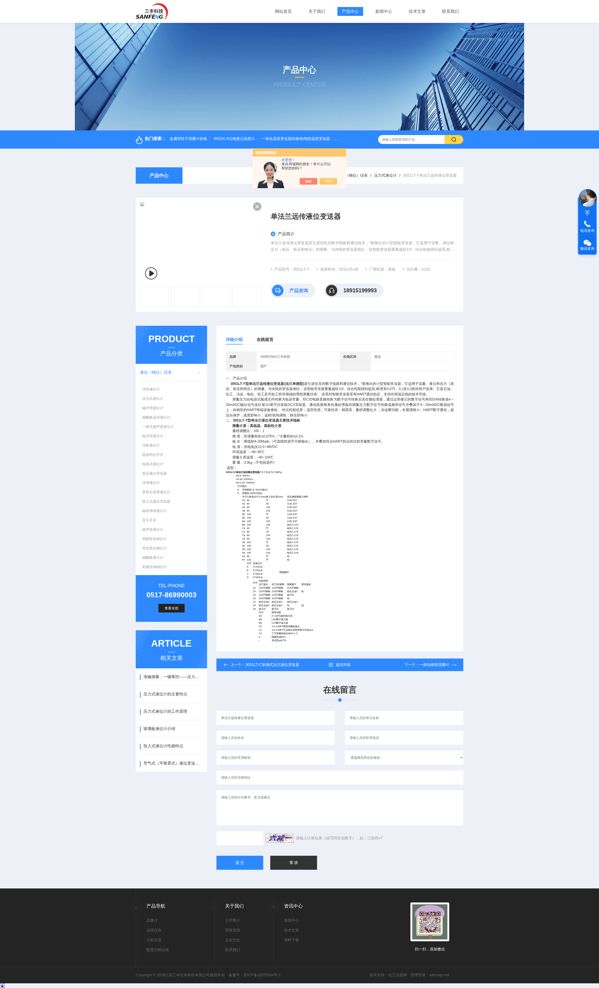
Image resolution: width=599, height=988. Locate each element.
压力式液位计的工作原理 (165, 711)
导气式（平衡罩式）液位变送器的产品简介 (173, 763)
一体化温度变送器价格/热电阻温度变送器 (296, 139)
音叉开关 (149, 520)
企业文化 (232, 940)
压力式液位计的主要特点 (165, 694)
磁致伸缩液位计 (154, 511)
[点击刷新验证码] (280, 838)
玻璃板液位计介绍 (159, 729)
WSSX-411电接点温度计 (234, 139)
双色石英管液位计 (156, 492)
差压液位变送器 (154, 473)
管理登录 (418, 975)
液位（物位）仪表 (353, 175)
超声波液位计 (152, 529)
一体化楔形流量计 (434, 665)
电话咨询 (587, 231)
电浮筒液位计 (152, 436)
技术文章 (417, 11)
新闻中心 (383, 11)
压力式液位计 (385, 175)
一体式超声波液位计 (158, 427)
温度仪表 (153, 930)
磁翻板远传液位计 (156, 417)
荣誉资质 (232, 930)
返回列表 (343, 665)
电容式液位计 (152, 464)
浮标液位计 (151, 445)
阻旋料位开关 (152, 455)
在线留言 (265, 339)
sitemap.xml (439, 975)
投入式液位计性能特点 (163, 746)
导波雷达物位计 (154, 548)
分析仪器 (153, 940)
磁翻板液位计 (152, 557)
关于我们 (316, 11)
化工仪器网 (397, 975)
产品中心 (350, 11)
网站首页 (283, 11)
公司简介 (232, 920)
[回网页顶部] (587, 213)
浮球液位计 (151, 483)
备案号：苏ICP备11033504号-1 (255, 975)
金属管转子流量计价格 (188, 139)
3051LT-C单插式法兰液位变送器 (272, 665)
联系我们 (450, 11)
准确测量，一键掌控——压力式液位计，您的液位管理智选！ (173, 677)
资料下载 (291, 940)
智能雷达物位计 (154, 539)
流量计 (152, 920)
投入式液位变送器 (156, 501)
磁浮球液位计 (152, 408)
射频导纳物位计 (154, 567)
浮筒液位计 (151, 389)
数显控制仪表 (157, 950)
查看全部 (171, 608)
